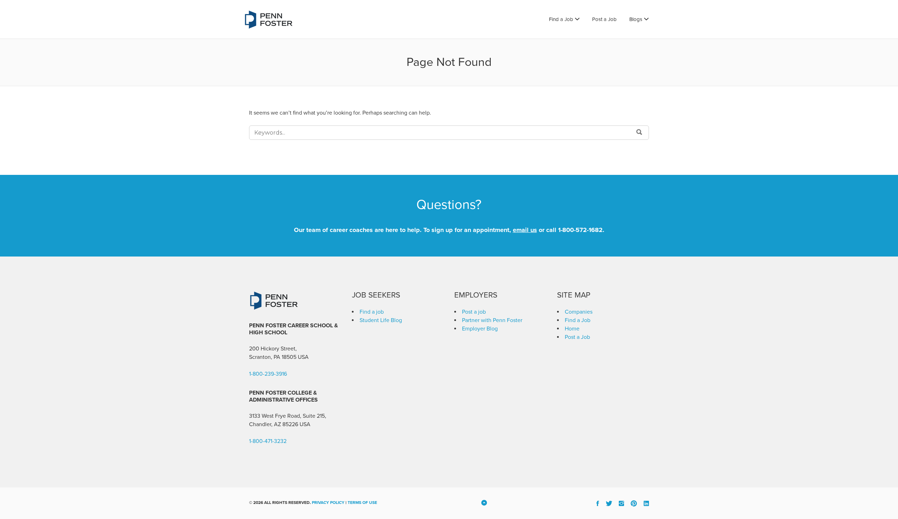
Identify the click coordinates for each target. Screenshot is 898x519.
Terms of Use (362, 502)
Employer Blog (480, 328)
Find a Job (561, 19)
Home (572, 328)
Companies (578, 311)
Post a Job (604, 19)
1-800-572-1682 (580, 230)
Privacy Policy (328, 502)
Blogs (635, 19)
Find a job (372, 311)
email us (525, 230)
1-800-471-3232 (268, 441)
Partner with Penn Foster (492, 320)
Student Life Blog (381, 320)
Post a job (474, 311)
